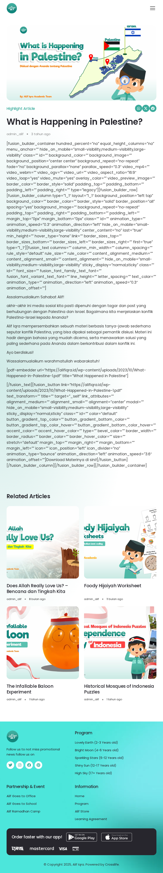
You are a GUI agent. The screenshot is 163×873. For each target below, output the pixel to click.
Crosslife (112, 864)
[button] (152, 8)
